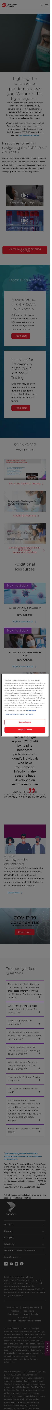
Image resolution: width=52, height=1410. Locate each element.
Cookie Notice (31, 710)
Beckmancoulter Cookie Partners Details (19, 714)
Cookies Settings (25, 722)
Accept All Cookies (25, 730)
